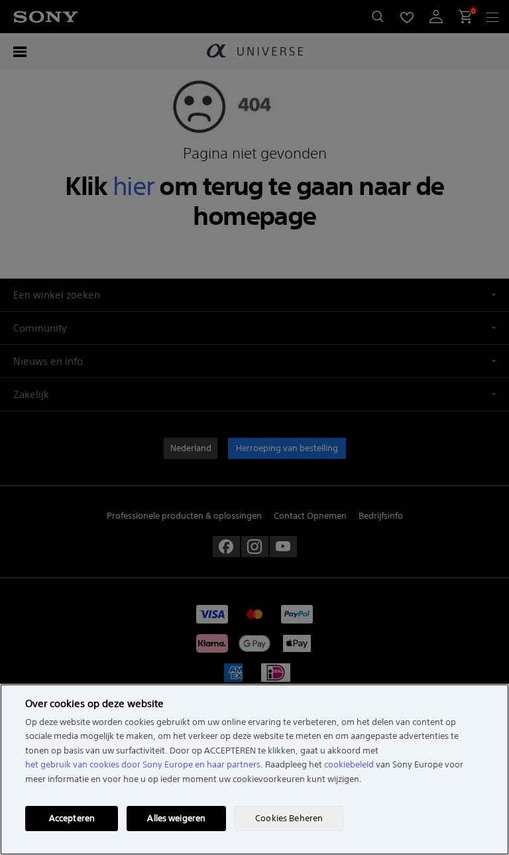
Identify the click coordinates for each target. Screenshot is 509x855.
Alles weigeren (176, 818)
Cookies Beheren (289, 818)
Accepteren (72, 818)
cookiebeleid (349, 764)
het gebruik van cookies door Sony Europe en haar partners (142, 764)
